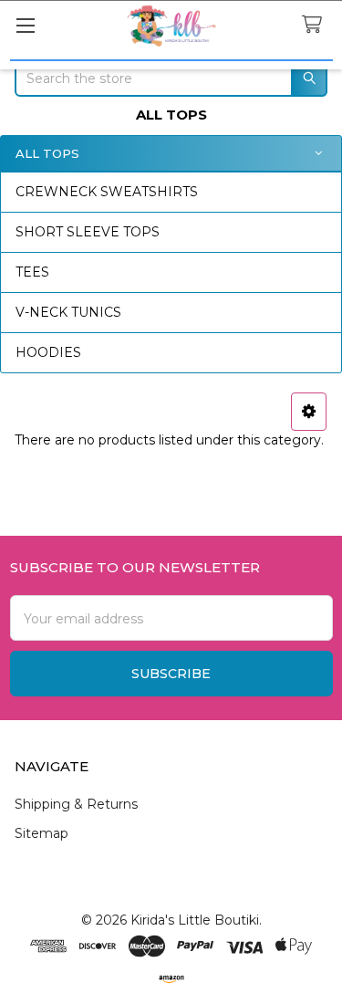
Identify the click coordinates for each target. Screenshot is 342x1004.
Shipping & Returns (76, 804)
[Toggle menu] (25, 25)
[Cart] (315, 25)
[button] (308, 411)
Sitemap (41, 833)
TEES (32, 272)
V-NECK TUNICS (68, 312)
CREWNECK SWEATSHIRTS (107, 191)
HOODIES (48, 352)
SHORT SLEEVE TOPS (88, 232)
